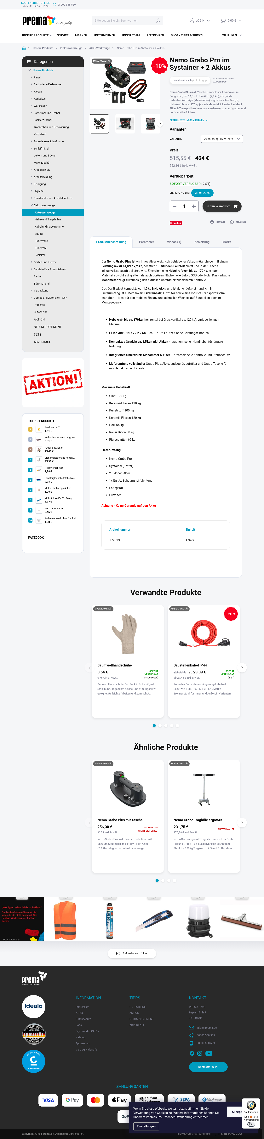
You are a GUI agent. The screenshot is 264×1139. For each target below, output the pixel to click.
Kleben (38, 91)
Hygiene (38, 191)
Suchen (158, 20)
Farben (38, 276)
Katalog (80, 1037)
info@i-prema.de (207, 1027)
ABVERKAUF (137, 1025)
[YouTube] (208, 1053)
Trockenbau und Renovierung (51, 127)
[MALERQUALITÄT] (127, 788)
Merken (177, 222)
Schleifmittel (41, 148)
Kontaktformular (208, 1066)
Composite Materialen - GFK (50, 297)
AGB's (79, 1012)
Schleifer (40, 255)
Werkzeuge (40, 105)
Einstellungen (146, 1126)
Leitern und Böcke (44, 155)
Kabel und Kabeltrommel (49, 226)
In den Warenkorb (218, 206)
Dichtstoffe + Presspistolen (50, 269)
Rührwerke (41, 240)
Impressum (82, 1006)
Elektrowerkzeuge (44, 205)
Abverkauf (42, 342)
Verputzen (40, 134)
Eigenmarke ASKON (87, 1031)
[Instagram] (200, 1053)
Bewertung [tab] (201, 242)
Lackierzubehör (43, 120)
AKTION (134, 1012)
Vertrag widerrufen (87, 1049)
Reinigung (40, 184)
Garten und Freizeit (45, 262)
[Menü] (257, 1100)
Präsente (39, 304)
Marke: (220, 82)
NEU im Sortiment (48, 327)
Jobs (79, 1025)
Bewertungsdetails (182, 80)
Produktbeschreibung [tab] (111, 242)
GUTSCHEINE (137, 1006)
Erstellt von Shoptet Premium (194, 1133)
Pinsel (37, 77)
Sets (37, 334)
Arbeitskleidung (43, 176)
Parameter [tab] (146, 242)
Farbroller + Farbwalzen (48, 84)
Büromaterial (41, 283)
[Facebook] (192, 1053)
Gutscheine (40, 312)
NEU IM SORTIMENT (141, 1019)
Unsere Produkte (43, 70)
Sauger (39, 233)
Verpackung (41, 290)
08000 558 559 (206, 1035)
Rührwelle (41, 248)
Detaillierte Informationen (187, 120)
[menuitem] (37, 35)
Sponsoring (82, 1043)
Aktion (39, 319)
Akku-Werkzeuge (45, 212)
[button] (154, 725)
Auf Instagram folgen (135, 953)
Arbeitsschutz (42, 169)
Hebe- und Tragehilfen (48, 219)
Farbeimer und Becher (47, 113)
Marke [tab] (227, 242)
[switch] (251, 1124)
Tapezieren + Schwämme (49, 141)
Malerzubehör (42, 162)
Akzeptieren (240, 1112)
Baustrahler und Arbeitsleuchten (53, 198)
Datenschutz (83, 1019)
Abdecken (40, 98)
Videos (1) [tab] (174, 242)
